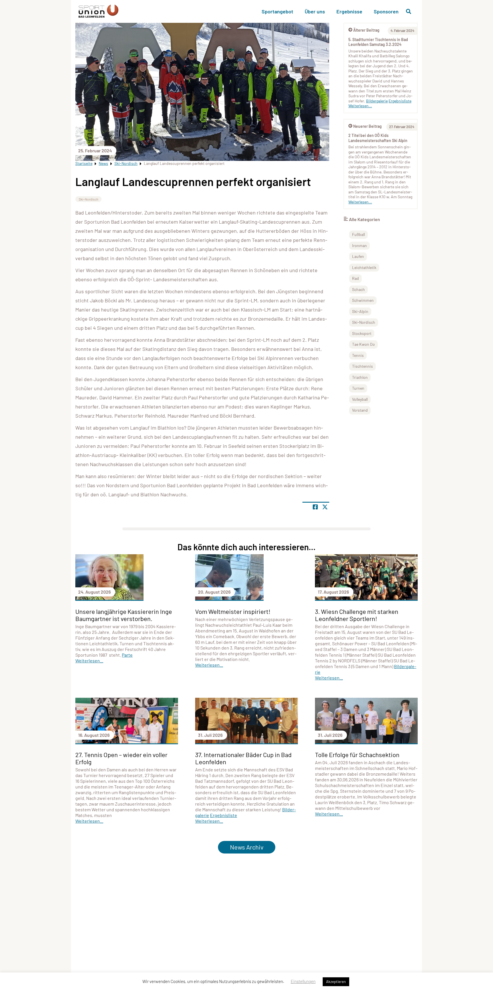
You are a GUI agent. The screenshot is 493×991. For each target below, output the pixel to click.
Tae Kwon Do (363, 344)
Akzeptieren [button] (336, 981)
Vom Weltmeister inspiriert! (232, 611)
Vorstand (360, 410)
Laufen (358, 256)
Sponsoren (386, 11)
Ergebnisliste (400, 100)
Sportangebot (277, 11)
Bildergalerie (377, 100)
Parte (127, 655)
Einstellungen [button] (303, 981)
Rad (355, 278)
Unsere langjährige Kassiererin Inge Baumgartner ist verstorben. (123, 615)
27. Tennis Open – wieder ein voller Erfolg (121, 758)
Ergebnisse (349, 11)
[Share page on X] (325, 507)
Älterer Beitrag (366, 30)
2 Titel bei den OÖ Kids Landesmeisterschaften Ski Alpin (377, 138)
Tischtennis (362, 366)
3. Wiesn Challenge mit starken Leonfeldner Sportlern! (356, 615)
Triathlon (360, 377)
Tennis (358, 355)
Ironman (359, 245)
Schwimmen (363, 300)
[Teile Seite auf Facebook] (315, 507)
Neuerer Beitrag (367, 126)
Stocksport (361, 333)
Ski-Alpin (360, 311)
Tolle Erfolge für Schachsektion (357, 754)
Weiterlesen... (360, 105)
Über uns (315, 11)
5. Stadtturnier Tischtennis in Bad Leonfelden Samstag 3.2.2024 (378, 42)
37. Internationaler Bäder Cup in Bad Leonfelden (243, 758)
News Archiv (246, 847)
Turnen (358, 388)
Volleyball (360, 399)
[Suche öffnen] (408, 11)
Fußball (358, 234)
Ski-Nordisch (126, 163)
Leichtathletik (364, 267)
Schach (358, 289)
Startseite (83, 163)
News (103, 163)
